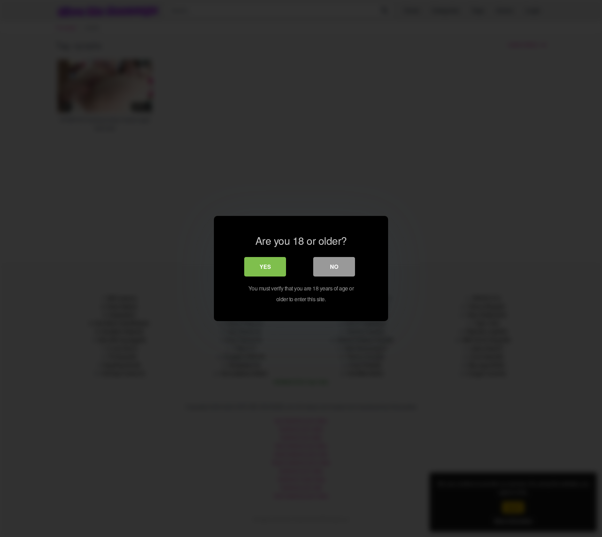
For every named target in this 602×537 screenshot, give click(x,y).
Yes (265, 267)
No (334, 267)
